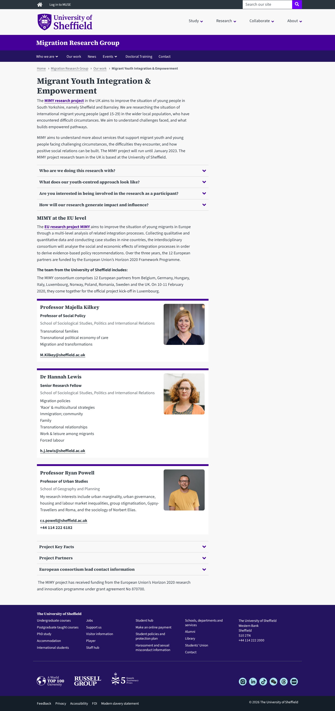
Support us (93, 627)
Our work (74, 56)
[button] (48, 56)
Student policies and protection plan (150, 636)
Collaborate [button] (260, 21)
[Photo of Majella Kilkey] (182, 331)
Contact (164, 56)
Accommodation (49, 641)
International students (53, 648)
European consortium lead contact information (87, 569)
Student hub (144, 620)
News (92, 56)
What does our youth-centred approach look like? (89, 182)
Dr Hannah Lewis (61, 376)
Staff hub (92, 648)
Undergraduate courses (54, 620)
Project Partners (56, 558)
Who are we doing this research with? (77, 170)
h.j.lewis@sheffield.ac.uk (62, 451)
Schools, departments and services (204, 623)
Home (41, 68)
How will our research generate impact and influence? (94, 205)
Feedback (44, 703)
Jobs (89, 620)
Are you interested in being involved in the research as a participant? (108, 193)
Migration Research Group (77, 42)
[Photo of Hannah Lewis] (182, 413)
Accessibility (79, 703)
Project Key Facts (56, 547)
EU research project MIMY (67, 227)
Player (90, 641)
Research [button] (224, 21)
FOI (94, 703)
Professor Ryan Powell (67, 472)
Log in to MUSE (60, 4)
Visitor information (99, 634)
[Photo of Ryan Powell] (182, 500)
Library (190, 638)
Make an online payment (153, 627)
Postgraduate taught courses (57, 627)
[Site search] (297, 4)
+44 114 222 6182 (56, 528)
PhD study (44, 634)
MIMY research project (64, 101)
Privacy (60, 703)
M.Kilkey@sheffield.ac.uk (62, 355)
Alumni (190, 632)
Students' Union (196, 645)
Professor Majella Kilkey (69, 307)
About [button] (292, 21)
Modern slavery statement (120, 703)
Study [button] (194, 21)
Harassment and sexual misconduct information (153, 647)
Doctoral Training (139, 56)
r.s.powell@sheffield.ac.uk (63, 520)
